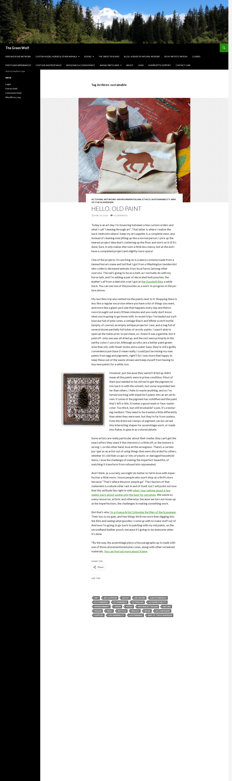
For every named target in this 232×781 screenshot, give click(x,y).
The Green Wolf (17, 48)
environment (101, 606)
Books (87, 56)
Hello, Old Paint (116, 208)
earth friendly (158, 598)
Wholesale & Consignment (80, 65)
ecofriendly (120, 602)
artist (125, 598)
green (117, 606)
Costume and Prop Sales (48, 65)
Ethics (146, 199)
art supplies (110, 598)
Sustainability (160, 199)
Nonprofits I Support (159, 65)
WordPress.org (12, 97)
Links (141, 65)
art (96, 598)
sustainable (136, 615)
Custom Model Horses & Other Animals (56, 56)
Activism (97, 199)
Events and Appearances (18, 65)
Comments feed (13, 93)
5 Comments (120, 215)
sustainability (116, 615)
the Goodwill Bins (152, 281)
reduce (135, 611)
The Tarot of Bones (109, 56)
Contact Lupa (183, 65)
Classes (196, 56)
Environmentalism (129, 199)
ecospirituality (157, 602)
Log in (8, 84)
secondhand (163, 611)
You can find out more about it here (125, 551)
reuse (147, 611)
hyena (129, 606)
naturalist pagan (148, 606)
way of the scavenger (160, 615)
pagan (98, 611)
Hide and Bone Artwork (18, 56)
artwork (139, 598)
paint (110, 611)
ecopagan (138, 602)
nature (167, 606)
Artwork (110, 199)
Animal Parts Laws (109, 65)
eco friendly (101, 602)
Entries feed (11, 88)
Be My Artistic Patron (175, 56)
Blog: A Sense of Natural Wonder (142, 56)
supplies (98, 615)
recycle (122, 611)
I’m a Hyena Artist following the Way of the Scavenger (142, 512)
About (129, 65)
